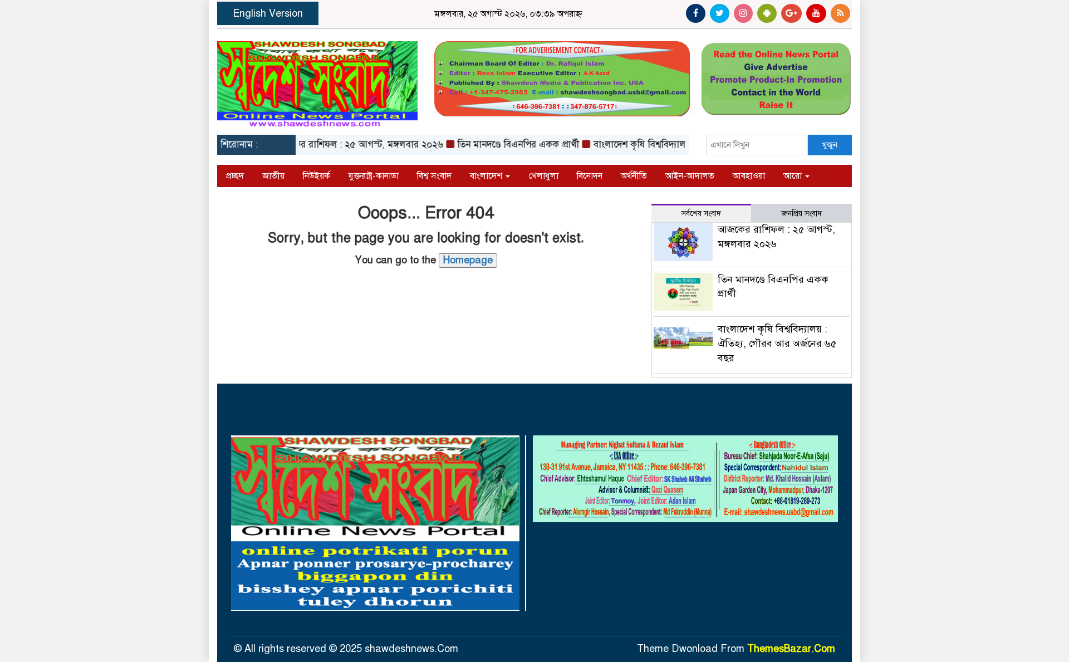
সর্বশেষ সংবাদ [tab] (701, 213)
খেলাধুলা (543, 176)
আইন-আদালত (689, 176)
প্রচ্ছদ (235, 176)
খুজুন (829, 145)
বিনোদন (589, 176)
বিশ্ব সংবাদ (434, 176)
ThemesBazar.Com (791, 649)
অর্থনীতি (634, 176)
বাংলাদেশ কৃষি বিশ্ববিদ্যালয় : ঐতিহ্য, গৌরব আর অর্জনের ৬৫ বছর (777, 343)
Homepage (468, 260)
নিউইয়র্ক (316, 176)
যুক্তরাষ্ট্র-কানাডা (374, 176)
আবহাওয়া (749, 176)
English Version (268, 13)
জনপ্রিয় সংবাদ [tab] (801, 213)
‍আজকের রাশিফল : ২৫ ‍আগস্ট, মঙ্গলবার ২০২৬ (346, 144)
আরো (793, 176)
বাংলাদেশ (487, 176)
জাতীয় (273, 176)
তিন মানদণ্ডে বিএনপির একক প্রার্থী (505, 144)
